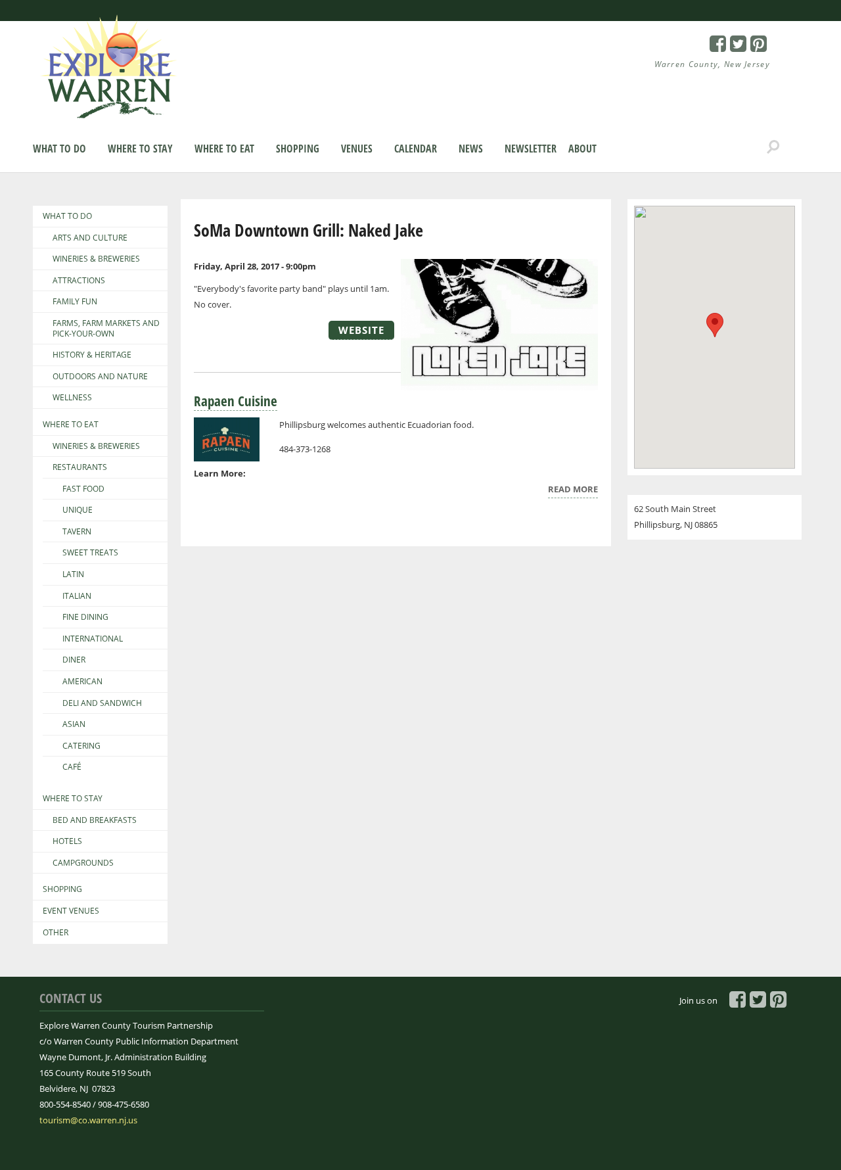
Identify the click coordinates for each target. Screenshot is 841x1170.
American (82, 681)
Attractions (79, 280)
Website (361, 330)
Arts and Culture (90, 238)
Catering (81, 746)
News (471, 148)
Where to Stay (140, 148)
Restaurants (80, 467)
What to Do (59, 148)
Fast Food (83, 489)
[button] (714, 325)
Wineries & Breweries (96, 259)
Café (71, 767)
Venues (357, 148)
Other (55, 932)
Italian (76, 596)
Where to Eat (224, 148)
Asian (73, 724)
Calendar (415, 148)
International (92, 639)
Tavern (76, 531)
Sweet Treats (90, 553)
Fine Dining (85, 617)
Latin (73, 574)
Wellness (72, 397)
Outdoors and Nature (100, 376)
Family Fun (75, 301)
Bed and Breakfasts (95, 820)
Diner (73, 660)
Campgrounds (83, 863)
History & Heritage (92, 355)
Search (773, 147)
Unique (77, 510)
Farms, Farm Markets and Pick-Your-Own (106, 328)
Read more (573, 490)
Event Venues (71, 911)
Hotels (67, 841)
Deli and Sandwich (102, 703)
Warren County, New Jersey (712, 64)
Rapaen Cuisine (235, 401)
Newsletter (531, 148)
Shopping (297, 148)
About (582, 148)
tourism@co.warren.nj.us (88, 1120)
